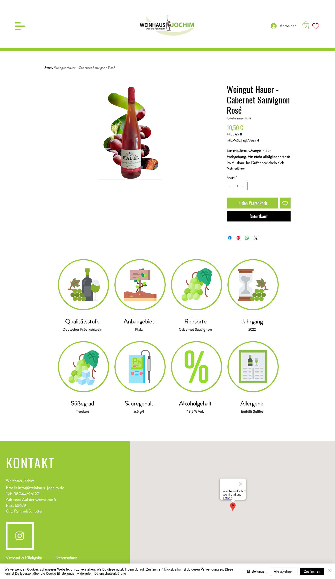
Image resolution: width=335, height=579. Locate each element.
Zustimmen (312, 571)
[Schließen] (329, 571)
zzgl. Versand (251, 140)
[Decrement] (230, 186)
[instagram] (20, 536)
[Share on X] (255, 238)
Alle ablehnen (284, 571)
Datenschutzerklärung (110, 573)
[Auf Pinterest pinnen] (238, 238)
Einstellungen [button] (256, 571)
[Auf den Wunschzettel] (285, 203)
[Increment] (244, 186)
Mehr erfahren (236, 168)
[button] (20, 26)
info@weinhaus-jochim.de (41, 488)
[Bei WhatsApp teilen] (247, 238)
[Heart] (315, 26)
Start (48, 67)
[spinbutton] (237, 186)
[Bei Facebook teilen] (229, 238)
